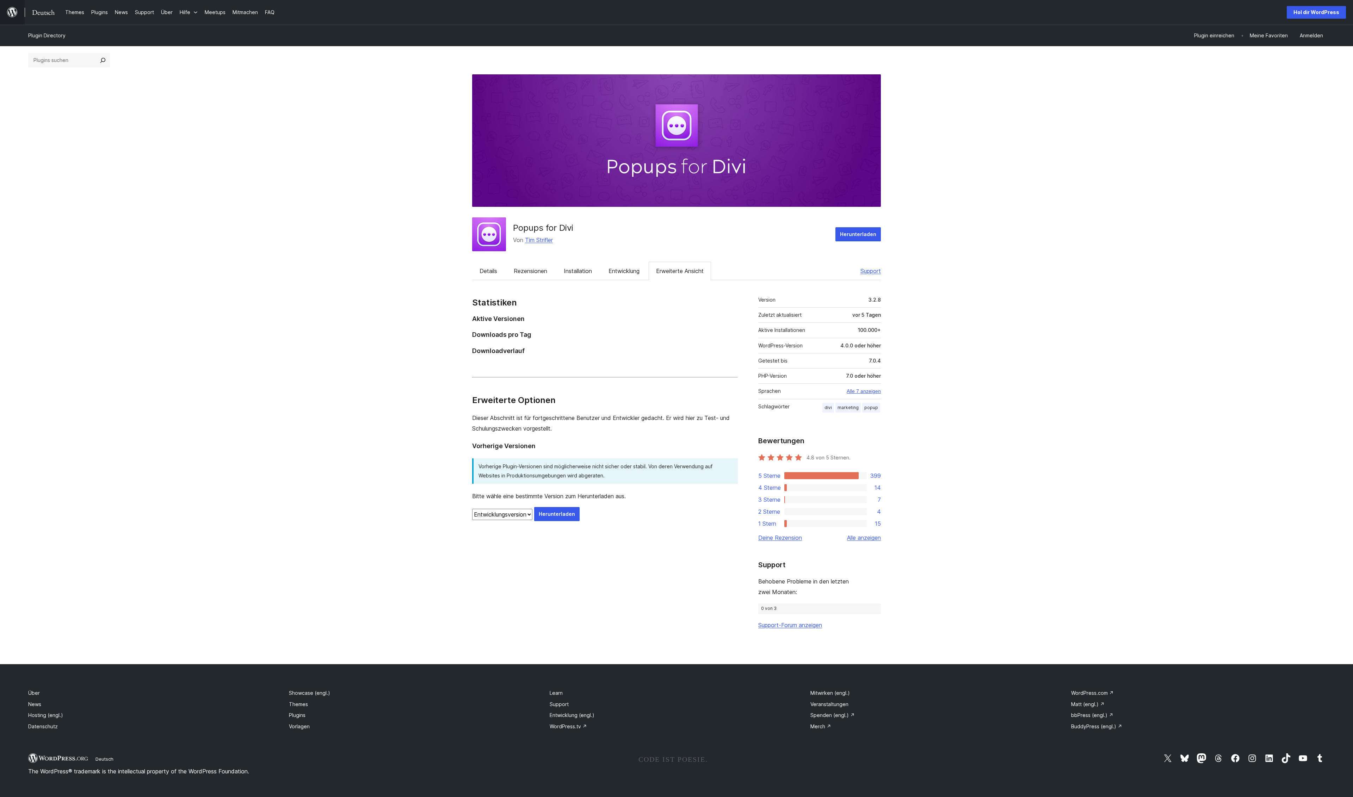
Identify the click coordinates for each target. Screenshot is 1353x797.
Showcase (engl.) (309, 693)
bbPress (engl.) (1092, 715)
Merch (820, 726)
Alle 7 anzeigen (864, 391)
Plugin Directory (47, 35)
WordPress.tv (568, 726)
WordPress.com (1092, 693)
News (34, 704)
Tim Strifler (539, 239)
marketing (848, 407)
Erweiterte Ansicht (680, 270)
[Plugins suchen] (103, 60)
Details (488, 270)
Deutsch (104, 759)
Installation (578, 270)
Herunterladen (858, 234)
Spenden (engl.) (832, 715)
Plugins (297, 715)
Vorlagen (299, 726)
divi (828, 407)
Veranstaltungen (829, 704)
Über (34, 693)
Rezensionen (530, 270)
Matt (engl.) (1088, 704)
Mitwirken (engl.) (830, 693)
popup (871, 407)
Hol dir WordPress (1316, 12)
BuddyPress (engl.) (1096, 726)
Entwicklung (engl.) (572, 715)
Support (870, 270)
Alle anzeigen (864, 537)
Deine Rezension (780, 537)
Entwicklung (624, 270)
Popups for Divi (543, 228)
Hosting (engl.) (45, 715)
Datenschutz (43, 726)
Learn (556, 693)
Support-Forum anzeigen (790, 625)
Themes (298, 704)
